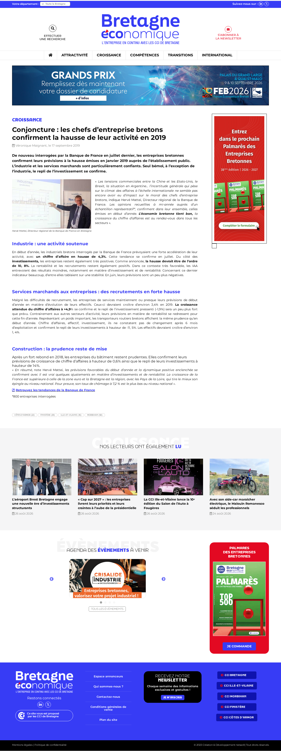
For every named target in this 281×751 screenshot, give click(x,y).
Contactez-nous (108, 696)
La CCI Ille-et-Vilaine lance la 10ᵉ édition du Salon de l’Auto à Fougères (169, 503)
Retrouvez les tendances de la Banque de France (55, 390)
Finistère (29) (47, 415)
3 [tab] (110, 602)
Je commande (239, 646)
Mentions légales (22, 744)
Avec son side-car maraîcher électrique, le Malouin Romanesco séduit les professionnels (237, 503)
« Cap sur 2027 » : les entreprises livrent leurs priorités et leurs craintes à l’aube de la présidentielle (107, 503)
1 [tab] (101, 602)
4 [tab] (114, 602)
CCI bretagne (235, 675)
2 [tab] (105, 602)
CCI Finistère (235, 707)
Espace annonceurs (108, 676)
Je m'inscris (172, 697)
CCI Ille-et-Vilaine (238, 685)
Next (163, 579)
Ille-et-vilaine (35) (71, 415)
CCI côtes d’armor (238, 717)
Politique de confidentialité (50, 744)
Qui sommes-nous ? (108, 686)
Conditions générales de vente (108, 708)
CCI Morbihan (235, 696)
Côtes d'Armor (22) (24, 415)
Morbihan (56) (95, 415)
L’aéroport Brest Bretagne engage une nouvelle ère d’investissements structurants (40, 503)
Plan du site (108, 719)
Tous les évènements (107, 609)
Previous (51, 579)
